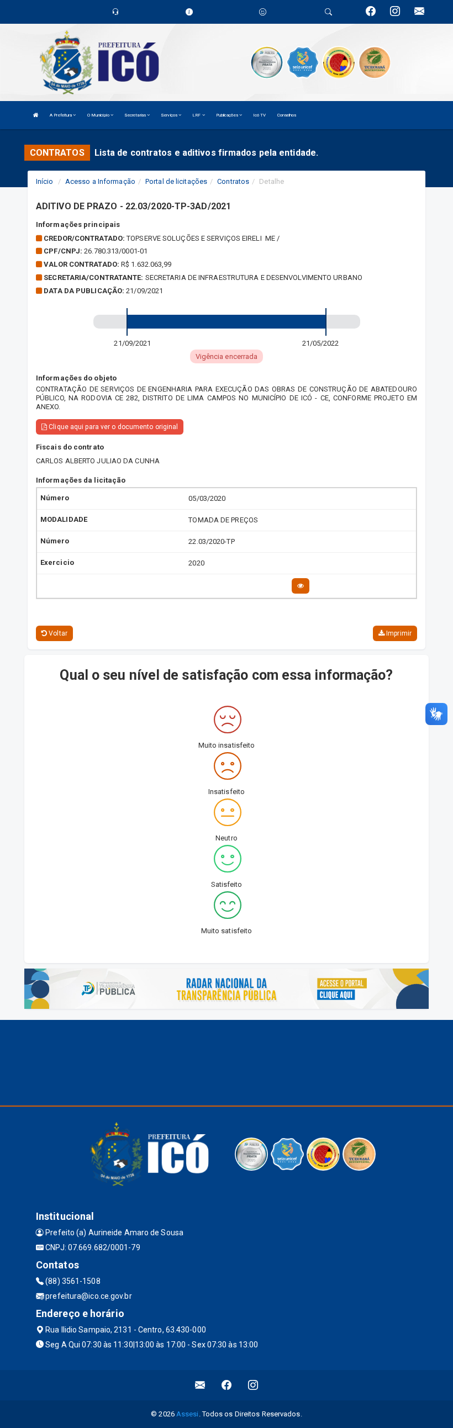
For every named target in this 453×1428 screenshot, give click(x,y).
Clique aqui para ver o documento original (112, 427)
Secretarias (135, 115)
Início (45, 181)
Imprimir (398, 633)
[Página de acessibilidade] (262, 12)
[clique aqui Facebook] (226, 1385)
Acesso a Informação (100, 181)
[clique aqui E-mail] (200, 1385)
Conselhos (287, 115)
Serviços (169, 115)
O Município (98, 115)
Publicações (227, 115)
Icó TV (259, 115)
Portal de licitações (176, 181)
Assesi (187, 1414)
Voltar (57, 633)
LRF (197, 115)
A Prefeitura (61, 115)
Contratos (233, 181)
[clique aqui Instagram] (253, 1385)
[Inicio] (36, 115)
